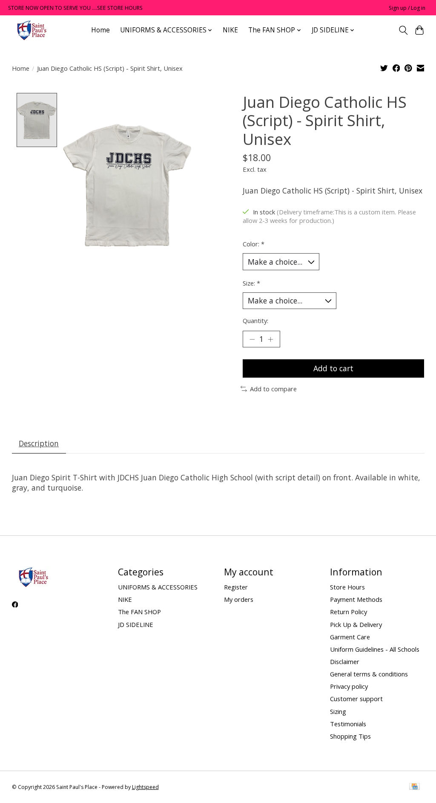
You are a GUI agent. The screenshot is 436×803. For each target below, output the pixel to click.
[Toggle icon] (403, 30)
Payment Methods (356, 599)
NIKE (230, 30)
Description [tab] (39, 443)
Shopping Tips (350, 736)
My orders (238, 599)
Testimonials (348, 723)
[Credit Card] (414, 787)
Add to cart (333, 368)
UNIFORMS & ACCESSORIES (158, 587)
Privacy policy (349, 686)
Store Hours (347, 587)
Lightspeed (145, 787)
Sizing (338, 711)
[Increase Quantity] (270, 339)
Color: (253, 244)
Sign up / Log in (407, 8)
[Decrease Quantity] (252, 339)
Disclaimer (344, 661)
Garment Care (350, 637)
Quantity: (255, 320)
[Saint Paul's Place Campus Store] (31, 30)
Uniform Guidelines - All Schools (374, 649)
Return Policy (348, 611)
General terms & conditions (369, 674)
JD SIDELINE (135, 624)
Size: (251, 283)
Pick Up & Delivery (356, 624)
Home (100, 30)
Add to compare (273, 388)
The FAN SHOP (139, 611)
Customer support (356, 698)
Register (236, 587)
